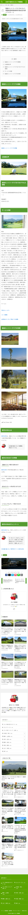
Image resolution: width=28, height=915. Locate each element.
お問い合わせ (24, 910)
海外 (6, 751)
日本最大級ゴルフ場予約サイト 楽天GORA (12, 549)
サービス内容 (8, 71)
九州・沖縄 (7, 748)
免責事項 (10, 910)
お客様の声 (8, 64)
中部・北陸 (7, 739)
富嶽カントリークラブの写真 (12, 74)
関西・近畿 (7, 742)
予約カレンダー (5, 310)
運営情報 (6, 910)
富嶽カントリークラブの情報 (12, 62)
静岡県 (4, 14)
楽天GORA (4, 436)
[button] (6, 575)
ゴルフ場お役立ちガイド (10, 724)
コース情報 (4, 315)
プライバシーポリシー (17, 910)
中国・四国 (7, 745)
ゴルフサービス (8, 727)
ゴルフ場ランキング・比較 (11, 730)
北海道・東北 (8, 733)
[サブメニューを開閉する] (25, 733)
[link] (14, 609)
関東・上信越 (8, 736)
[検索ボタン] (2, 2)
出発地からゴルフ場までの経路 (9, 319)
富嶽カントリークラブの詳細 (9, 148)
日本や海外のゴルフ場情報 (14, 2)
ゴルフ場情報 (14, 602)
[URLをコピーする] (21, 575)
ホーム (2, 910)
